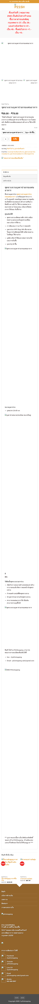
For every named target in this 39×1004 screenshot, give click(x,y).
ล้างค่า (35, 127)
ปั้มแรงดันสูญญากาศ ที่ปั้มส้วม (9, 879)
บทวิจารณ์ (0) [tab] (7, 181)
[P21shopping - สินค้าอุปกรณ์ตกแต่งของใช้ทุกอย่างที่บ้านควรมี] (19, 6)
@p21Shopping (12, 970)
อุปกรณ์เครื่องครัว (19, 148)
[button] (3, 6)
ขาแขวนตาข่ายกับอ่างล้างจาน (16, 152)
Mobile (9, 979)
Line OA (10, 967)
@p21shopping (12, 958)
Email (9, 973)
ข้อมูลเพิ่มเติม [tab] (7, 176)
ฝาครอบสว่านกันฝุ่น (26, 878)
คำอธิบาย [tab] (6, 172)
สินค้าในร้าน (5, 104)
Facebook (10, 956)
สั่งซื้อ (15, 139)
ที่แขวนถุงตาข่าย (29, 154)
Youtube (10, 961)
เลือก (3, 129)
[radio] (13, 132)
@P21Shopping (12, 964)
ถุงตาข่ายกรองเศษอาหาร (17, 154)
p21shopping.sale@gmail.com (18, 975)
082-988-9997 (11, 981)
